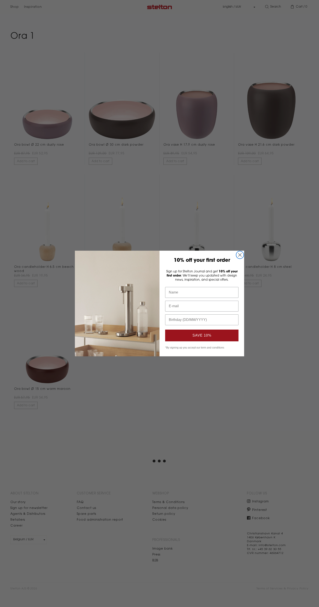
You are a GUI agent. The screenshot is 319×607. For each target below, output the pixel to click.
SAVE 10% (201, 335)
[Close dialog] (240, 255)
